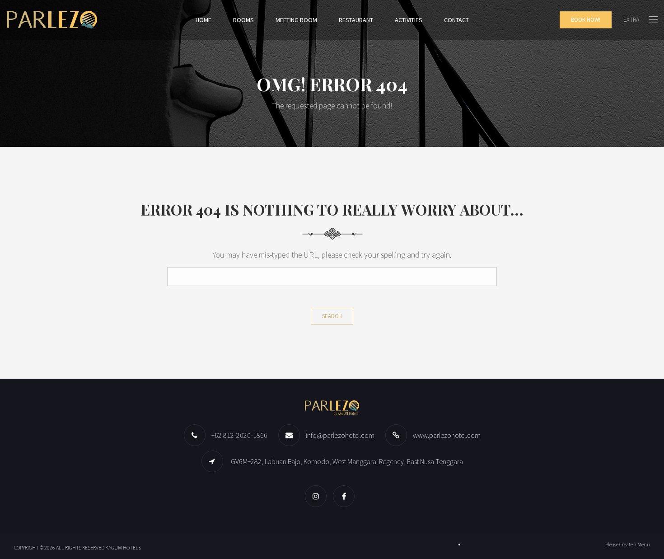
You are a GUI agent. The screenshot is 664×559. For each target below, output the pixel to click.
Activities (408, 20)
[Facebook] (346, 496)
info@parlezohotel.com (340, 435)
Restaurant (356, 20)
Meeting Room (296, 20)
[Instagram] (318, 496)
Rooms (243, 20)
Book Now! (585, 19)
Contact (456, 20)
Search (332, 316)
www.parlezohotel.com (447, 435)
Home (203, 20)
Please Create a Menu (627, 544)
